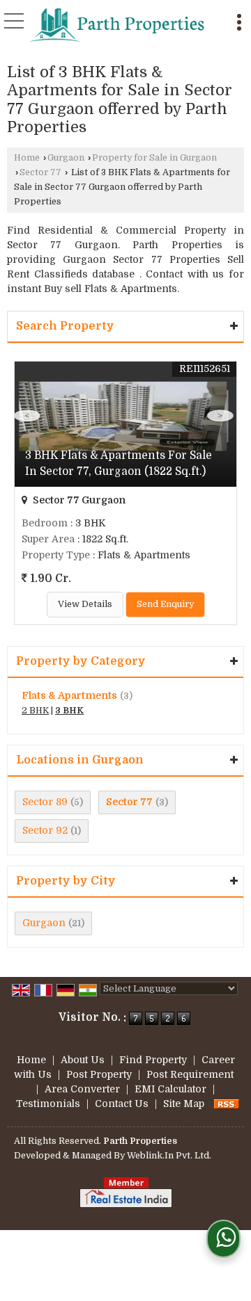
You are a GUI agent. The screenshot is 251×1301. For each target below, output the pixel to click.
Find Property (153, 1059)
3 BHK (69, 711)
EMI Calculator (170, 1088)
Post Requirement (190, 1074)
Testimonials (48, 1103)
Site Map (183, 1103)
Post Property (99, 1074)
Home (27, 158)
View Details (85, 604)
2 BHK (35, 711)
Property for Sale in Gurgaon (154, 158)
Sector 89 (45, 801)
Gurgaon (65, 158)
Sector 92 (45, 830)
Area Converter (82, 1088)
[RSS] (226, 1103)
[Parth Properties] (117, 24)
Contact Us (122, 1103)
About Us (83, 1059)
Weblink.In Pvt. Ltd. (169, 1156)
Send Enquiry (165, 604)
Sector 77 (40, 172)
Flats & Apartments (69, 695)
